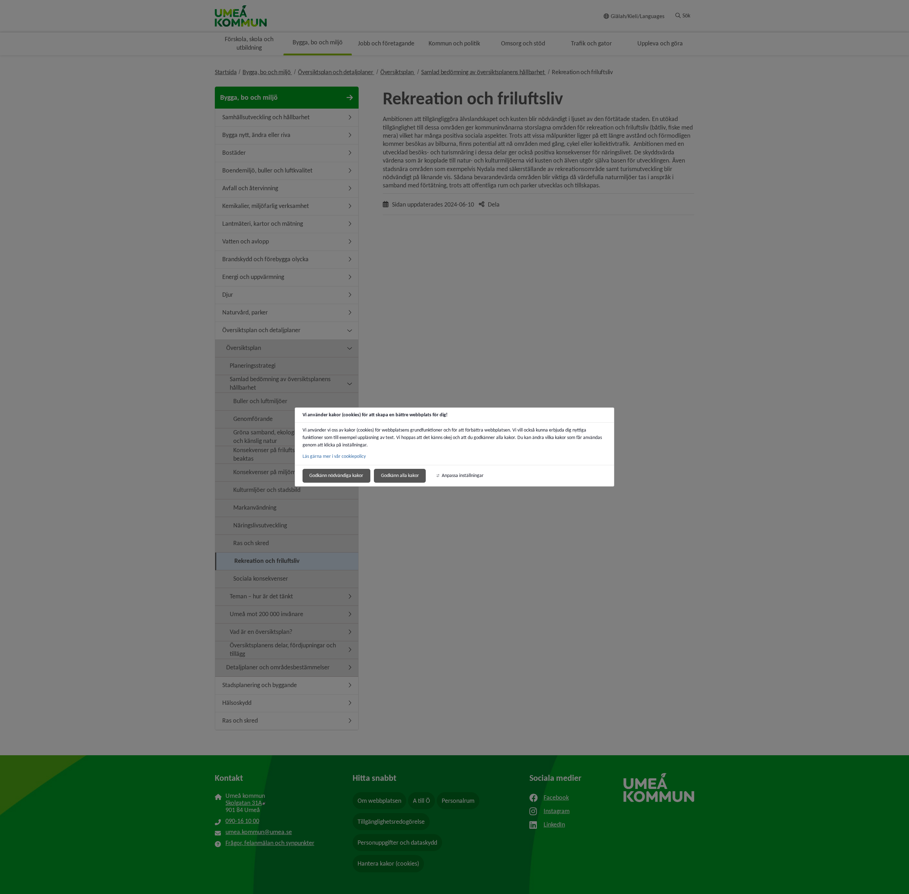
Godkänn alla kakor (400, 475)
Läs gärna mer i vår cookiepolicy (334, 456)
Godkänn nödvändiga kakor (336, 475)
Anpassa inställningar (463, 475)
